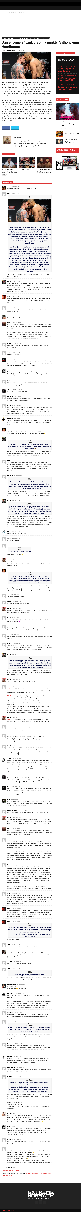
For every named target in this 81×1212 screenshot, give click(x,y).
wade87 (9, 601)
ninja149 (9, 570)
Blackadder (10, 396)
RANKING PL (35, 8)
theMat (9, 1139)
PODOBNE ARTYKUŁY (8, 154)
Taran (8, 944)
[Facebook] (73, 1)
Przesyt (9, 643)
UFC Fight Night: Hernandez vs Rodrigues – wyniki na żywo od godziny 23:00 (67, 124)
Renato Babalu (11, 1067)
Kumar (9, 531)
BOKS (50, 8)
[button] (77, 8)
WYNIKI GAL (27, 8)
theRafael (10, 726)
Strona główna (5, 12)
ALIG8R (9, 538)
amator (9, 405)
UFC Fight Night (35, 38)
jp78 (8, 864)
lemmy (9, 370)
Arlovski (9, 1113)
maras (8, 460)
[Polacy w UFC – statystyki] (27, 162)
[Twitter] (78, 1)
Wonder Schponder (12, 810)
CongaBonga (10, 1012)
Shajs (8, 380)
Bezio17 (9, 559)
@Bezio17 (10, 688)
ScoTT (9, 352)
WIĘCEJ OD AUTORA (21, 154)
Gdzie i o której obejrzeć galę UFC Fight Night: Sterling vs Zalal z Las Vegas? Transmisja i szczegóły (44, 171)
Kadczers (9, 908)
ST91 (8, 839)
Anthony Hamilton (13, 12)
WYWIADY (44, 8)
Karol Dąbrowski (11, 50)
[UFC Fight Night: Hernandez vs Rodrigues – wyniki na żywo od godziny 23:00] (67, 111)
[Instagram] (75, 1)
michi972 (9, 343)
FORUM (64, 8)
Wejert (9, 745)
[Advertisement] (40, 25)
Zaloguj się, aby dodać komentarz (10, 1170)
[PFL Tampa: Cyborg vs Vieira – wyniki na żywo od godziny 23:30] (59, 134)
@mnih (9, 719)
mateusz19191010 (11, 984)
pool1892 (9, 758)
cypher (9, 186)
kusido (9, 626)
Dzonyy (9, 307)
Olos (8, 296)
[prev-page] (3, 176)
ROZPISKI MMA (18, 8)
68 (26, 49)
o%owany (9, 389)
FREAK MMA (57, 8)
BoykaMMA (10, 950)
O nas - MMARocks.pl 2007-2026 (9, 1210)
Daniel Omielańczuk (22, 38)
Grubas (9, 893)
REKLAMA (71, 8)
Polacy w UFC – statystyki (25, 169)
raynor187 (10, 1056)
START (4, 8)
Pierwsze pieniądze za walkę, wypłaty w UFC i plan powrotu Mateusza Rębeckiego (71, 141)
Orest (8, 799)
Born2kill (9, 322)
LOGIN (10, 8)
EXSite (9, 281)
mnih (8, 594)
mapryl (9, 1148)
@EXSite (9, 696)
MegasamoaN (10, 993)
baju (8, 193)
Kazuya (9, 316)
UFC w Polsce (46, 38)
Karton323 (10, 418)
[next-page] (5, 176)
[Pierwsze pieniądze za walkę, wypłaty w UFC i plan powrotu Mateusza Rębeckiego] (59, 141)
